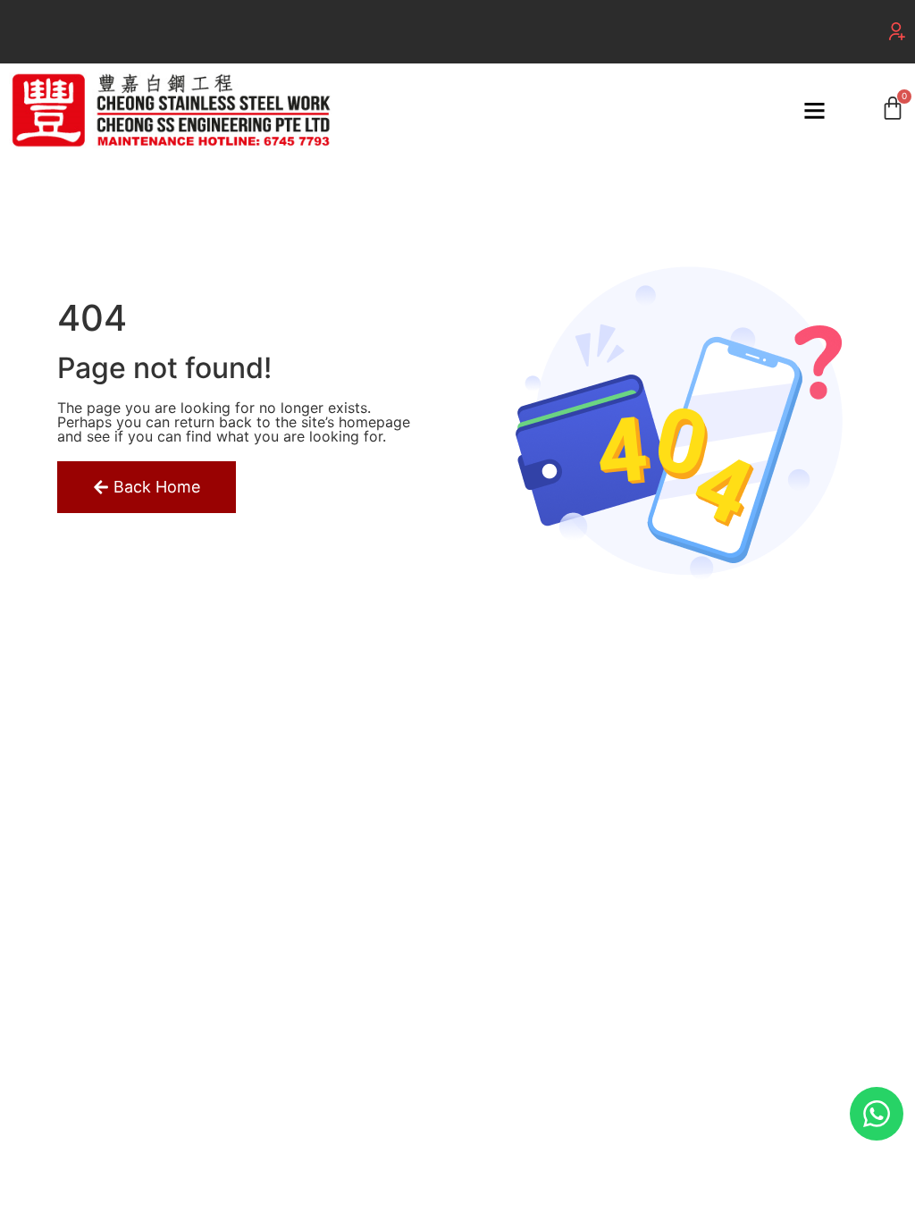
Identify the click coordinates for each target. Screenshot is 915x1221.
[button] (897, 31)
